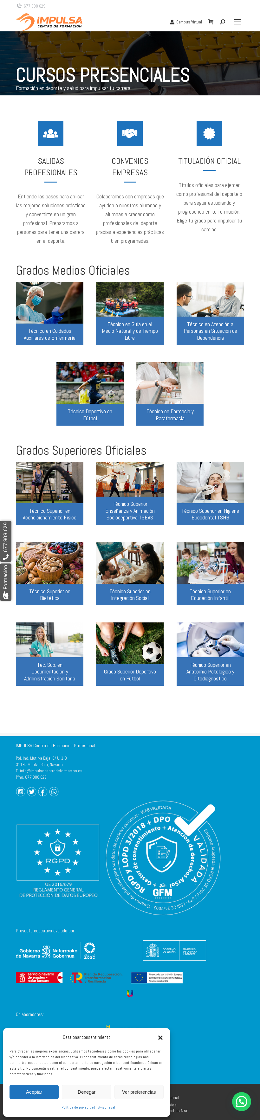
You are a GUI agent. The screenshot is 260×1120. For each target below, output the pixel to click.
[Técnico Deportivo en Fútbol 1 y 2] (90, 394)
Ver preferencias (139, 1092)
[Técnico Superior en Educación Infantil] (210, 573)
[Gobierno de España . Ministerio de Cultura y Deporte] (174, 962)
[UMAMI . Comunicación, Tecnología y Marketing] (130, 993)
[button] (160, 1037)
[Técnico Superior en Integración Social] (130, 573)
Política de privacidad (78, 1107)
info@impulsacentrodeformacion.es (51, 771)
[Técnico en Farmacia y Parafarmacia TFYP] (170, 394)
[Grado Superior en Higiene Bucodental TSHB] (210, 493)
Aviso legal (106, 1107)
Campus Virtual (189, 22)
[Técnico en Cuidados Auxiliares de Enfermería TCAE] (49, 313)
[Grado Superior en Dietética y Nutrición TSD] (49, 573)
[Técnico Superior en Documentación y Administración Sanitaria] (49, 654)
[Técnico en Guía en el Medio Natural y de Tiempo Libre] (130, 313)
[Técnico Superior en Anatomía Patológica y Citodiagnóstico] (210, 654)
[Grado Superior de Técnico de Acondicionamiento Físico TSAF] (49, 493)
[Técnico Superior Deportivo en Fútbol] (130, 654)
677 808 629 (34, 6)
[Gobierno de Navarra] (55, 960)
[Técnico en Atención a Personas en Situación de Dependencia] (210, 313)
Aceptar (34, 1092)
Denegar (86, 1092)
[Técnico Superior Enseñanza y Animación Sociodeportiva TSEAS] (130, 493)
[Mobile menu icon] (237, 22)
